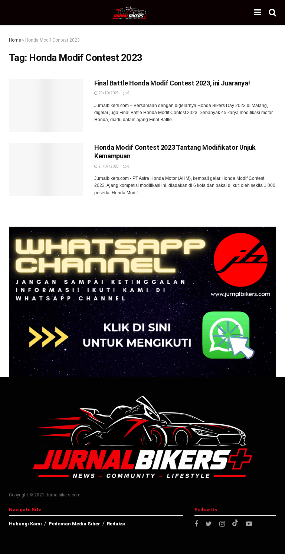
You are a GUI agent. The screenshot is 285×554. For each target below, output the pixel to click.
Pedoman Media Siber (74, 524)
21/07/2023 (108, 166)
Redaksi (116, 524)
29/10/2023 (108, 93)
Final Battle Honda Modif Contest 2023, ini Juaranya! (172, 83)
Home (15, 40)
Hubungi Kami (25, 524)
